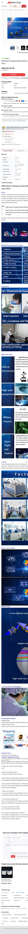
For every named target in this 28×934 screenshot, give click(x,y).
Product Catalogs (20, 892)
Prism (26, 9)
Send (13, 856)
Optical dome (4, 895)
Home (2, 9)
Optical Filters (17, 900)
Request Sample (24, 77)
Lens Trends (12, 921)
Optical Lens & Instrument (19, 9)
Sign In (3, 144)
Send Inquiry (13, 74)
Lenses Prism (5, 918)
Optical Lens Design (5, 900)
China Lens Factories (6, 914)
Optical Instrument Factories (20, 914)
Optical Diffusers (17, 895)
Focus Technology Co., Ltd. (17, 928)
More (2, 923)
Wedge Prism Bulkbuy (22, 921)
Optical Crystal (4, 897)
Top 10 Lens (5, 921)
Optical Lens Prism (15, 918)
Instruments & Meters (9, 9)
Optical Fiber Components (19, 897)
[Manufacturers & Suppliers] (14, 2)
